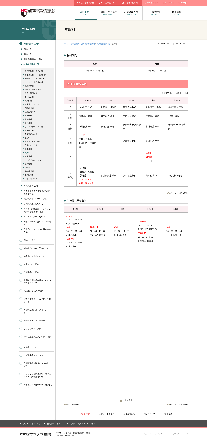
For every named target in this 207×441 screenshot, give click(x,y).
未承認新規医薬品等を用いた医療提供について (37, 281)
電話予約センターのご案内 (35, 198)
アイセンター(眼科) (32, 142)
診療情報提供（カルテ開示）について (37, 300)
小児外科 (28, 115)
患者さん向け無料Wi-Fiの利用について (38, 386)
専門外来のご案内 (31, 186)
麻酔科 (27, 167)
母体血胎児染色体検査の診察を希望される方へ (37, 192)
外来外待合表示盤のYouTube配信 (37, 223)
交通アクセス (168, 3)
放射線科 (28, 164)
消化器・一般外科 (32, 104)
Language (183, 3)
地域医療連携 (131, 13)
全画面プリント (165, 44)
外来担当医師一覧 (103, 44)
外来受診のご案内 (88, 44)
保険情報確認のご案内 (33, 59)
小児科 (27, 138)
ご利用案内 (85, 13)
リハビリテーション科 (34, 127)
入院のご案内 (29, 240)
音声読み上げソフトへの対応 (82, 423)
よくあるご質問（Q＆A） (35, 216)
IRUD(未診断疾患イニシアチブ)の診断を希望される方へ (37, 210)
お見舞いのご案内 (31, 264)
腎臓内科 (28, 101)
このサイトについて (31, 423)
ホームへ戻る (73, 404)
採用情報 (176, 13)
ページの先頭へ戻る (179, 193)
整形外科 (28, 123)
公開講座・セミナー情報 (34, 320)
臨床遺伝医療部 (31, 134)
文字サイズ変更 (87, 3)
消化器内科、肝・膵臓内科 (36, 75)
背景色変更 (109, 3)
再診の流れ (28, 54)
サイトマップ (152, 3)
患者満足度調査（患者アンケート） (37, 311)
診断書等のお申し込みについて (37, 248)
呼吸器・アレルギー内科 (35, 78)
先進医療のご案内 (31, 272)
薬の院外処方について (33, 204)
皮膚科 (27, 153)
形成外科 (28, 149)
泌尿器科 (28, 156)
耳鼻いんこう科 (31, 145)
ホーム (66, 44)
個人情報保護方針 (55, 423)
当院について (154, 13)
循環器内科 (29, 86)
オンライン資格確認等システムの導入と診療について (37, 375)
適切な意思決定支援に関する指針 (37, 338)
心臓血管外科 (30, 112)
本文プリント (180, 44)
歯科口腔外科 (30, 175)
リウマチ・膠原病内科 (34, 82)
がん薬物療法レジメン (33, 355)
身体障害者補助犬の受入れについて (37, 364)
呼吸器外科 (29, 108)
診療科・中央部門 (108, 13)
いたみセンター (31, 179)
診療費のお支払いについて (35, 256)
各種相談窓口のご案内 (33, 291)
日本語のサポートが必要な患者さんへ (37, 230)
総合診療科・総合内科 (34, 71)
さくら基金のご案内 (32, 328)
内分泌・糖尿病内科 (33, 90)
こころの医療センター (34, 160)
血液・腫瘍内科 (31, 93)
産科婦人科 (29, 130)
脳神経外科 (29, 171)
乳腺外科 (28, 119)
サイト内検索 (132, 3)
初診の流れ (28, 49)
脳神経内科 (29, 97)
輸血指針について (31, 347)
